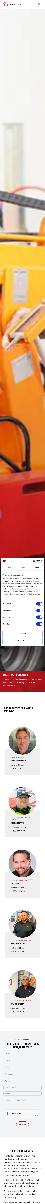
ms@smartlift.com (18, 948)
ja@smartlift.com (17, 765)
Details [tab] (22, 567)
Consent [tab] (8, 567)
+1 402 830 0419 (17, 1012)
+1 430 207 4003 (17, 831)
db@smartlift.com (17, 1008)
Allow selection (23, 641)
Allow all (22, 634)
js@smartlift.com (17, 888)
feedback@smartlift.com (23, 1186)
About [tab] (37, 567)
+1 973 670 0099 (17, 891)
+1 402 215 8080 (17, 768)
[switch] (39, 610)
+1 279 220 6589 (17, 951)
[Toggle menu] (39, 4)
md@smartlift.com (18, 827)
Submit (22, 1125)
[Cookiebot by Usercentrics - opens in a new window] (32, 561)
